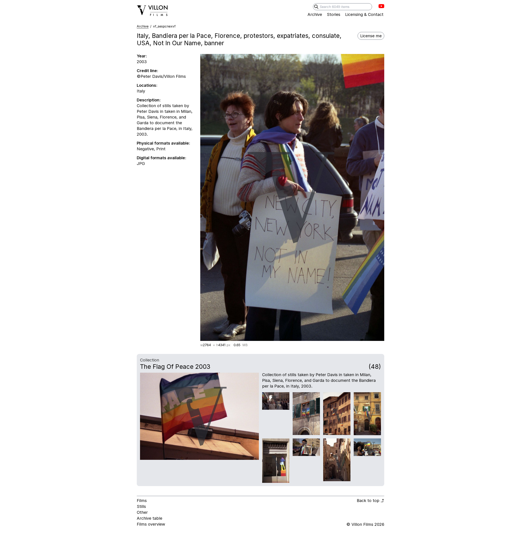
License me (371, 35)
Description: (149, 100)
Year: (142, 56)
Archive (143, 26)
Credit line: (147, 70)
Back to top (370, 500)
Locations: (147, 85)
